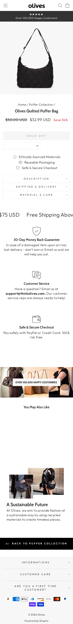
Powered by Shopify (36, 620)
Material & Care (36, 194)
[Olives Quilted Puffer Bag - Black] (7, 455)
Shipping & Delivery (36, 186)
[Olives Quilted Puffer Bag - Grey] (15, 455)
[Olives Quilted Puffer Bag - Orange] (24, 455)
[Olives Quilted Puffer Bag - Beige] (19, 455)
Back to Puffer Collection (39, 543)
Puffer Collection (41, 104)
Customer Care (35, 574)
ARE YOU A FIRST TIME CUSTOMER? (35, 587)
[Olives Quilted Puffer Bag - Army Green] (11, 455)
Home (22, 104)
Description (36, 178)
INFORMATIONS (36, 562)
